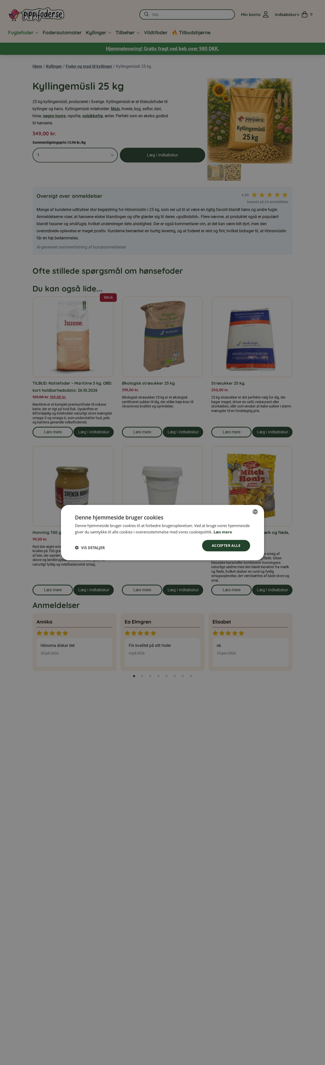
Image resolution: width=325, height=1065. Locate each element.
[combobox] (255, 511)
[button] (90, 547)
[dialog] (162, 532)
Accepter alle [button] (226, 545)
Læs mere (223, 531)
